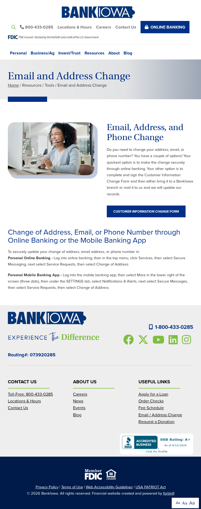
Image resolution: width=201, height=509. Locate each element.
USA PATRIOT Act (151, 487)
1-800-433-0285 (174, 327)
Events (79, 408)
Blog (128, 52)
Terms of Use (72, 487)
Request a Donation (156, 421)
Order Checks (151, 401)
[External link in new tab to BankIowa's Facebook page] (129, 339)
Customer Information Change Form (146, 211)
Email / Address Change (160, 415)
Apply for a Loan (153, 394)
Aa (178, 502)
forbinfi (168, 493)
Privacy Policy (47, 487)
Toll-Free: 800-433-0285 (30, 394)
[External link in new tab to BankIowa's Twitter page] (144, 339)
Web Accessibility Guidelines (109, 487)
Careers (103, 27)
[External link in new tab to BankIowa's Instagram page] (187, 339)
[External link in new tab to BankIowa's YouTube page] (159, 339)
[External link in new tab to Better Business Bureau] (156, 444)
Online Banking (167, 27)
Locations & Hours (75, 27)
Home (13, 85)
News (78, 401)
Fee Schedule (151, 408)
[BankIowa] (100, 12)
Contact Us (125, 27)
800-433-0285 (38, 27)
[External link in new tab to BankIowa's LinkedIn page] (174, 339)
